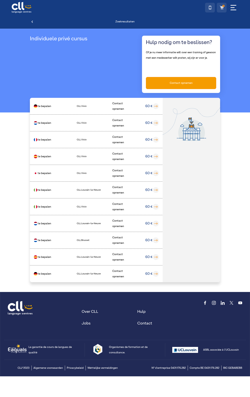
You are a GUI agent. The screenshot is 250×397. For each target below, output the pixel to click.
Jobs (86, 323)
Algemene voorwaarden (48, 368)
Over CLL (90, 312)
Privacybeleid (75, 368)
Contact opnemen (181, 83)
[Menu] (233, 7)
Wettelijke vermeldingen (103, 368)
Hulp (141, 312)
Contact (144, 323)
